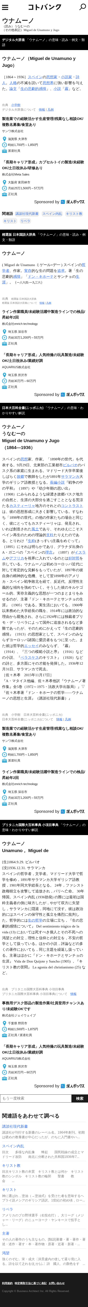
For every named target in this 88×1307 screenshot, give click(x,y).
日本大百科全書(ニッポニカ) (22, 408)
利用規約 (7, 1283)
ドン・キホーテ (41, 277)
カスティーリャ (22, 506)
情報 (42, 109)
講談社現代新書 (27, 213)
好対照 (73, 558)
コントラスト (72, 506)
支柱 (50, 535)
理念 (49, 552)
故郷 (20, 477)
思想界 (48, 83)
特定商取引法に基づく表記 (31, 1283)
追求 (61, 271)
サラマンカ (70, 477)
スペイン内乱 (52, 213)
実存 (28, 271)
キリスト (10, 221)
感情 (16, 277)
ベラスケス (29, 658)
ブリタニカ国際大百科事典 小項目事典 (30, 825)
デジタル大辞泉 (13, 40)
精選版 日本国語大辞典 (19, 234)
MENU (5, 7)
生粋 (31, 541)
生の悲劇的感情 (33, 89)
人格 (13, 83)
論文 (13, 89)
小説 (57, 89)
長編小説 (57, 482)
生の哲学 (35, 920)
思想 (24, 459)
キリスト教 (74, 213)
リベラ (25, 221)
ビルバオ (70, 465)
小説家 (66, 77)
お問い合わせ (57, 1283)
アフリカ (16, 558)
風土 (35, 529)
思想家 (51, 77)
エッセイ (31, 646)
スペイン (35, 77)
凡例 (50, 109)
